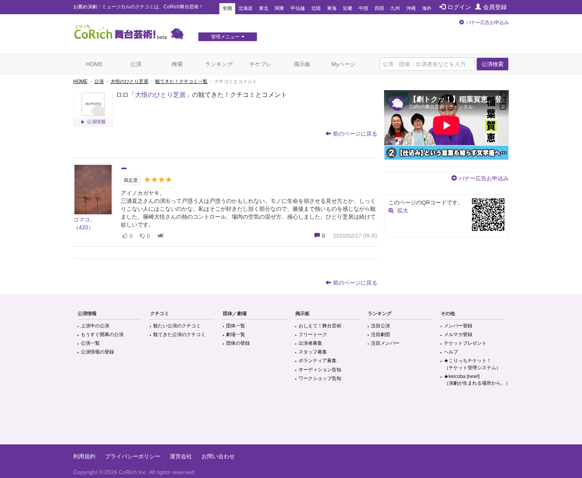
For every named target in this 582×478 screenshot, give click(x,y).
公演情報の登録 (97, 352)
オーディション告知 (320, 369)
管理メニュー (225, 37)
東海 (332, 8)
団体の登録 (238, 343)
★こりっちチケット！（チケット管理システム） (472, 364)
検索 (177, 64)
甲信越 (298, 8)
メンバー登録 (458, 326)
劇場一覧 (235, 334)
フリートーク (313, 334)
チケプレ (260, 64)
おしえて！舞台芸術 (320, 326)
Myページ (343, 64)
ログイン (459, 7)
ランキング (219, 64)
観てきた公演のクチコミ (179, 334)
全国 (227, 8)
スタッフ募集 (313, 352)
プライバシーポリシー (132, 456)
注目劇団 (380, 334)
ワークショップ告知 (320, 378)
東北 (263, 8)
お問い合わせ (218, 456)
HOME (94, 64)
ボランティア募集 (318, 360)
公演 (135, 64)
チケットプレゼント (465, 343)
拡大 (402, 210)
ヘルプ (451, 352)
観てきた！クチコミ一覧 (181, 81)
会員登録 (495, 7)
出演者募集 (310, 343)
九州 (395, 8)
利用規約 (84, 456)
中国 (363, 8)
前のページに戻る (355, 133)
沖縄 (411, 8)
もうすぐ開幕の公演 (102, 334)
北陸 (316, 8)
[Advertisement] (291, 418)
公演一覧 (90, 343)
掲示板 (302, 64)
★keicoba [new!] (477, 380)
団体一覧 (235, 326)
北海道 (245, 8)
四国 (379, 8)
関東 (279, 8)
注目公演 (380, 326)
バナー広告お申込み (487, 22)
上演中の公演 (95, 326)
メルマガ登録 (458, 334)
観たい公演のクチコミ (177, 326)
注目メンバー (385, 343)
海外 (427, 8)
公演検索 (492, 64)
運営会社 (181, 456)
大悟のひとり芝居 (129, 81)
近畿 (347, 8)
